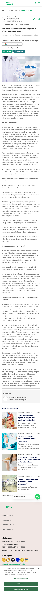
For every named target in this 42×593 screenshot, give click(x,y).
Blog (16, 10)
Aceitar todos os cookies (21, 589)
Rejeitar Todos (21, 584)
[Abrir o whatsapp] (37, 497)
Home (11, 10)
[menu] (39, 3)
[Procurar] (35, 3)
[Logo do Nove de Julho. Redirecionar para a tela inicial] (9, 3)
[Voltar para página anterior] (3, 10)
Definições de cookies (21, 578)
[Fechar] (39, 569)
